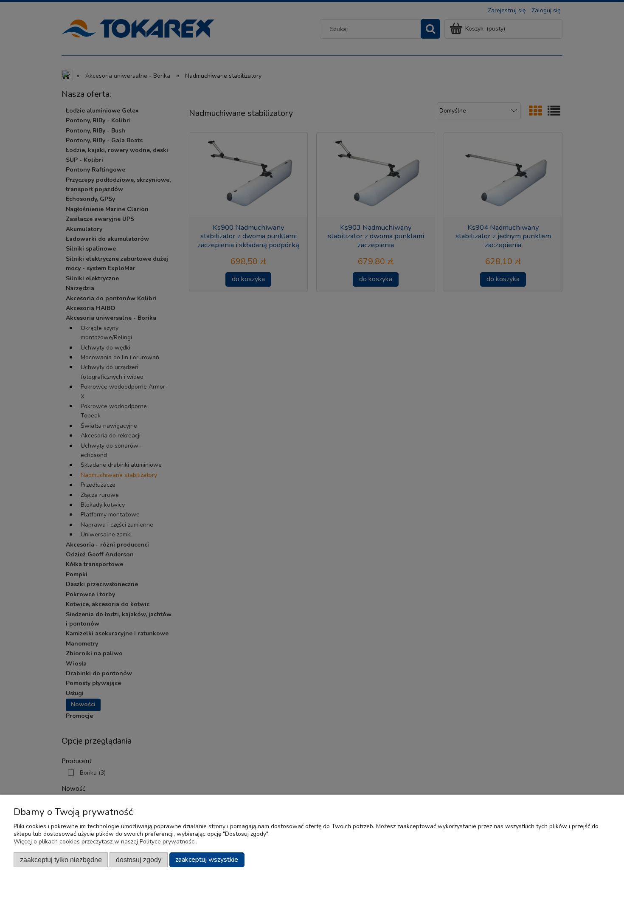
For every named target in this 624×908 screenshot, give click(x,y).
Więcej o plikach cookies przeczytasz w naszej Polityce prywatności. (105, 842)
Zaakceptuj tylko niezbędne (61, 859)
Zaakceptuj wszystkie (206, 859)
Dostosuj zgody (138, 859)
